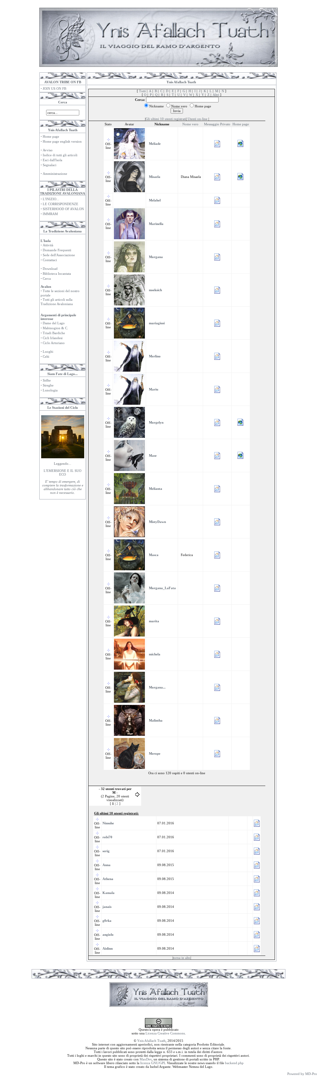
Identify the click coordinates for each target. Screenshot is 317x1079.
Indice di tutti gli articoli (60, 155)
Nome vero (190, 124)
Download (50, 268)
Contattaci (50, 260)
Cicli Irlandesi (53, 338)
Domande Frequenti (57, 250)
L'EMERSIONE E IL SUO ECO (62, 472)
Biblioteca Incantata (57, 273)
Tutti (142, 91)
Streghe (48, 385)
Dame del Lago (54, 323)
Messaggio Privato (217, 124)
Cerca (47, 278)
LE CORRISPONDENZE (60, 204)
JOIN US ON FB (54, 88)
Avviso (48, 150)
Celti (46, 356)
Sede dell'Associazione (59, 255)
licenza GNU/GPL (153, 1063)
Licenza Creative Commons (165, 1033)
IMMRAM (50, 214)
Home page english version (62, 141)
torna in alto (181, 958)
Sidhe (47, 380)
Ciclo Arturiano (54, 343)
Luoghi (48, 351)
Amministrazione (55, 173)
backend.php (234, 1063)
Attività (48, 245)
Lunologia (50, 390)
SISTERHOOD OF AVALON (63, 209)
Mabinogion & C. (55, 328)
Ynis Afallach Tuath (151, 1040)
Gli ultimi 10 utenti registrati (165, 119)
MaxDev (146, 1059)
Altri (216, 95)
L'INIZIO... (51, 199)
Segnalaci (49, 165)
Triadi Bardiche (54, 333)
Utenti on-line (197, 119)
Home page (51, 136)
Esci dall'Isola (52, 160)
